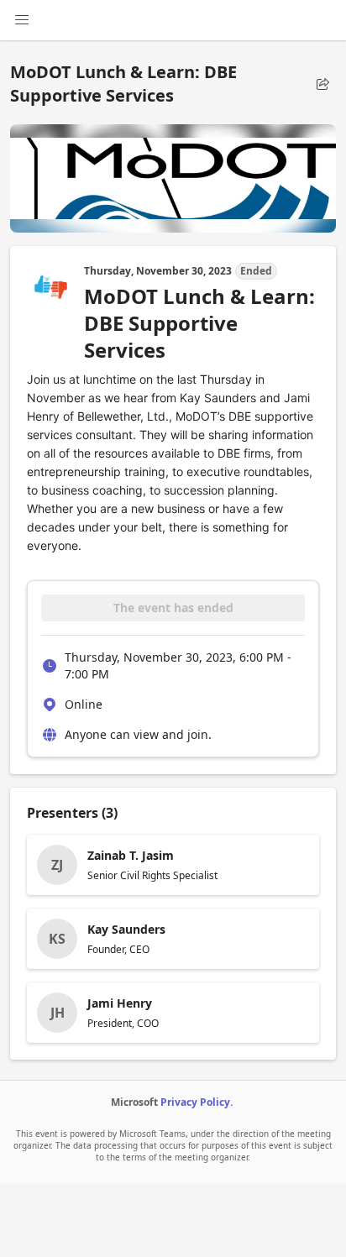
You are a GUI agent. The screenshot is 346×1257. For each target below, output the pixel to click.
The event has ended (173, 607)
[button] (322, 84)
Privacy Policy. (196, 1102)
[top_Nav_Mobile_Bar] (21, 20)
